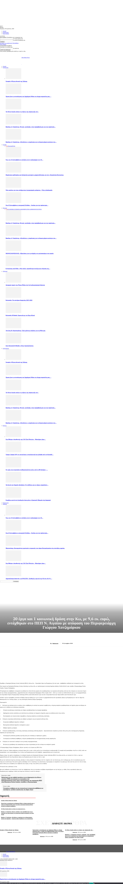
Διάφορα (5, 504)
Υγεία (14, 146)
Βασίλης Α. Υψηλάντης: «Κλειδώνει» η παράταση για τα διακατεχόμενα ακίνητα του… (31, 142)
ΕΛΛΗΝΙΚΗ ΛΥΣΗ (12, 209)
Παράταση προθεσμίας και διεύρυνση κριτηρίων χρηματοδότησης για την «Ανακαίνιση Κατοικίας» (35, 175)
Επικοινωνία (5, 32)
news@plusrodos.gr (10, 851)
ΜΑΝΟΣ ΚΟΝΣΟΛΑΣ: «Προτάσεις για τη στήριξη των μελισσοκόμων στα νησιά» (30, 253)
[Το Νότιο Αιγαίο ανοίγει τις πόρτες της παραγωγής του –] (13, 109)
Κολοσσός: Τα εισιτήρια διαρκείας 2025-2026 (19, 300)
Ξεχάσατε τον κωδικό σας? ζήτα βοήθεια (9, 43)
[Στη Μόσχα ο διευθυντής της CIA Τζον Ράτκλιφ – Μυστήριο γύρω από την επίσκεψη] (13, 436)
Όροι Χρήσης (6, 33)
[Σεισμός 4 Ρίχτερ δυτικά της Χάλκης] (13, 78)
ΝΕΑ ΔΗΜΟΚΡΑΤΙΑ (33, 209)
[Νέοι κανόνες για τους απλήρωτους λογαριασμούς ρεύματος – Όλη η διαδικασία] (13, 187)
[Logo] (11, 64)
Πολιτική (5, 208)
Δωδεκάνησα (6, 348)
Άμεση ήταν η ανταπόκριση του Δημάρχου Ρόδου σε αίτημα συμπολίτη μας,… (28, 96)
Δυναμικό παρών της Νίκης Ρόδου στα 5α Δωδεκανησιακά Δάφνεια (25, 285)
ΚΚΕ (22, 209)
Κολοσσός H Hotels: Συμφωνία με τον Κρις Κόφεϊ (20, 315)
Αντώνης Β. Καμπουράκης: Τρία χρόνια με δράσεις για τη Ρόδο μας (25, 330)
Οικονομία (10, 146)
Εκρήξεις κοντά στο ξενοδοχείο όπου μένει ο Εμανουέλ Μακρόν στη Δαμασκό (28, 500)
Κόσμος (5, 425)
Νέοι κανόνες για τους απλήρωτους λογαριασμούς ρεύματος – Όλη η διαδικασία (29, 190)
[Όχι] (94, 883)
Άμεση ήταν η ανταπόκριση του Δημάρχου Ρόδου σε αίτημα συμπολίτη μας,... (22, 879)
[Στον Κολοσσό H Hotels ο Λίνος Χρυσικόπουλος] (13, 343)
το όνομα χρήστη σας (18, 38)
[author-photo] (3, 832)
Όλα (7, 146)
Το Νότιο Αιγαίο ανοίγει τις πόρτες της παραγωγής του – (22, 111)
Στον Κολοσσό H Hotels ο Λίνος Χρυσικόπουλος (19, 345)
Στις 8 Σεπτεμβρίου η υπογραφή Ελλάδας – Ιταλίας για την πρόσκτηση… (27, 205)
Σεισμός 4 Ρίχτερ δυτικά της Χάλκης (16, 81)
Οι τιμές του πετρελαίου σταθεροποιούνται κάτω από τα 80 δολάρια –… (27, 470)
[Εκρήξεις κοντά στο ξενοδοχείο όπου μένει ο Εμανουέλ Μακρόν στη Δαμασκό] (13, 497)
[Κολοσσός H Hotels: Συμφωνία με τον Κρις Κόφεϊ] (13, 312)
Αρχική (4, 31)
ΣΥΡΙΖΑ (40, 209)
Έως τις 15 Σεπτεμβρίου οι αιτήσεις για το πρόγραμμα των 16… (24, 160)
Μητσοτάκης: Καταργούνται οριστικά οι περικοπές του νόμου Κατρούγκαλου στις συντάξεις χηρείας (35, 548)
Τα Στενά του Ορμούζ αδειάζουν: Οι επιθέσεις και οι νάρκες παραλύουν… (27, 485)
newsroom (55, 643)
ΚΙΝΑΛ (19, 209)
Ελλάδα (4, 144)
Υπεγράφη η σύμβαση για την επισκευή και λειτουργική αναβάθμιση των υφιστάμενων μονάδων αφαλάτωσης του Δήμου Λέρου (23, 788)
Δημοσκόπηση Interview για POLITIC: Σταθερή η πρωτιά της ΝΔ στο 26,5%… (29, 578)
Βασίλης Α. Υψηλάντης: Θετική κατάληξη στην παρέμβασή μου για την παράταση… (31, 127)
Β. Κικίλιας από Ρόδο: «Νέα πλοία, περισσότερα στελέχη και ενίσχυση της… (28, 268)
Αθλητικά (5, 271)
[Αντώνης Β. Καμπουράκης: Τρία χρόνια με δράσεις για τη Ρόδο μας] (13, 327)
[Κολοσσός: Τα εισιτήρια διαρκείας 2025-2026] (13, 297)
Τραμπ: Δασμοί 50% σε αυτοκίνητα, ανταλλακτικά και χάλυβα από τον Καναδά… (30, 454)
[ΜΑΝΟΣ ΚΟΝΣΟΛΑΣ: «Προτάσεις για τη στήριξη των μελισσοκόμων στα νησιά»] (13, 250)
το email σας (16, 48)
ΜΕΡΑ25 (25, 209)
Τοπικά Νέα (5, 67)
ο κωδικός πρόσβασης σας (19, 40)
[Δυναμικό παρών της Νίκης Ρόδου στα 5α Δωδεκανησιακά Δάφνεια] (13, 282)
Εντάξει (91, 883)
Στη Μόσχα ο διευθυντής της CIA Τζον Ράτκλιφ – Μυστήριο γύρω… (26, 439)
